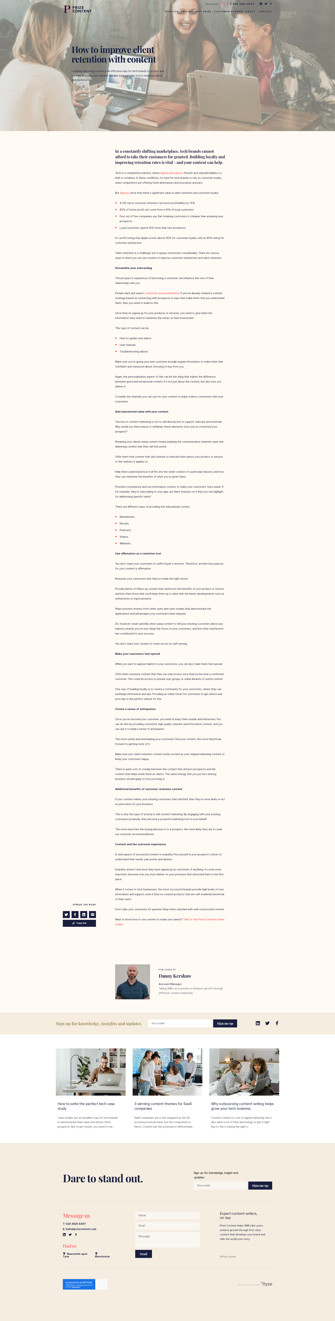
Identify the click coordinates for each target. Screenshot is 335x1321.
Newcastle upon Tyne (75, 1255)
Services (171, 12)
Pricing (187, 12)
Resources (212, 4)
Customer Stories (228, 12)
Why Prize (203, 12)
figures (124, 193)
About (251, 12)
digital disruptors (171, 173)
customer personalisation (161, 293)
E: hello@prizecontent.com (79, 1229)
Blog (223, 4)
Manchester (102, 1256)
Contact (265, 12)
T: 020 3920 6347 (242, 4)
